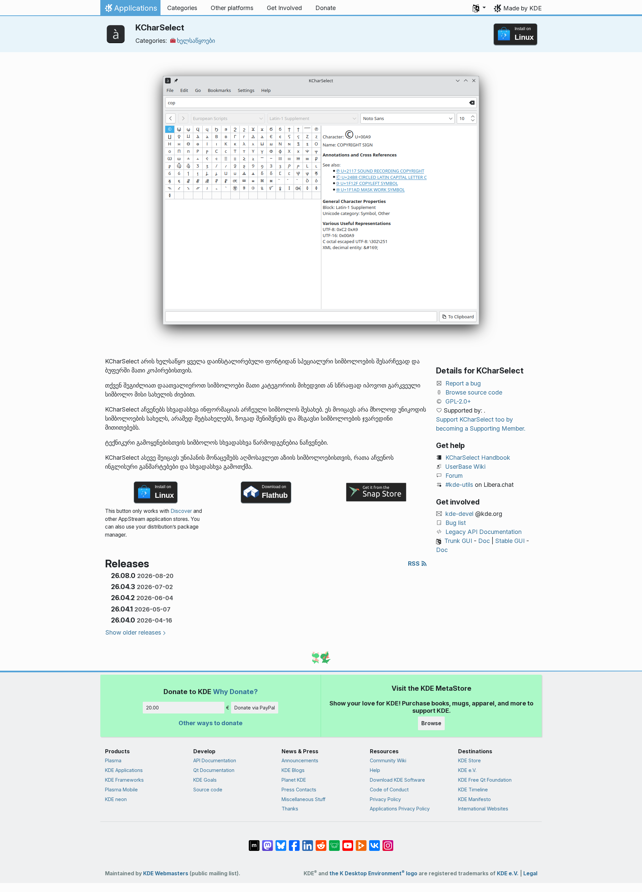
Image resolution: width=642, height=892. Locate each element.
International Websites (483, 808)
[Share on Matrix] (254, 842)
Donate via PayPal (254, 707)
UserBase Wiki (465, 466)
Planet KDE (294, 780)
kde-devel (459, 513)
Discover (181, 511)
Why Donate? (235, 691)
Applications (130, 9)
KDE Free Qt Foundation (485, 780)
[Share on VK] (374, 842)
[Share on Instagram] (388, 842)
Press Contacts (299, 789)
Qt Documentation (213, 770)
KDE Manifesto (474, 799)
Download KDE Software (397, 780)
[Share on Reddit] (321, 842)
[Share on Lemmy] (334, 842)
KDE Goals (205, 780)
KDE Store (469, 760)
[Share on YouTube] (347, 842)
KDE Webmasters (165, 873)
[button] (479, 8)
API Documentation (214, 760)
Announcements (300, 760)
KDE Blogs (293, 770)
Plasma (113, 760)
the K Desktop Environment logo (373, 873)
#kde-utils (459, 484)
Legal (530, 873)
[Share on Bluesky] (281, 842)
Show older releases (133, 632)
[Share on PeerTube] (361, 842)
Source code (207, 789)
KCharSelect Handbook (477, 457)
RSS (414, 563)
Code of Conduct (389, 789)
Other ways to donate (210, 723)
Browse (431, 723)
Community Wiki (388, 760)
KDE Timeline (473, 789)
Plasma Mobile (121, 789)
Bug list (455, 522)
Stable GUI (510, 540)
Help (375, 770)
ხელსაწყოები (196, 40)
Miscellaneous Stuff (303, 799)
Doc (484, 540)
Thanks (290, 808)
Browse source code (473, 392)
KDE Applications (124, 770)
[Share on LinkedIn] (307, 842)
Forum (454, 475)
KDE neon (116, 799)
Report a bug (463, 383)
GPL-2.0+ (458, 401)
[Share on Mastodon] (267, 842)
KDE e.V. (467, 770)
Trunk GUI (458, 540)
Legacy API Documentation (483, 531)
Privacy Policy (385, 799)
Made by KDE (522, 8)
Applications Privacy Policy (400, 808)
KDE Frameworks (124, 780)
